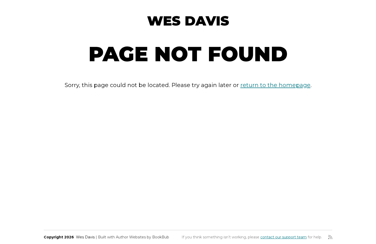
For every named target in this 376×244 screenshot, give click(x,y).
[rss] (330, 237)
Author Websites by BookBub (142, 237)
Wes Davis (188, 21)
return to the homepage (275, 85)
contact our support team (283, 237)
